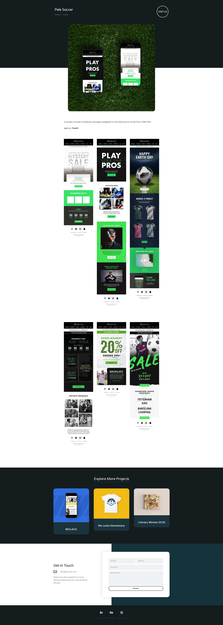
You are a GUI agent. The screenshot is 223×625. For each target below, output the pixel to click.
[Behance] (111, 612)
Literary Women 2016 (151, 522)
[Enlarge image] (90, 142)
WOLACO (71, 529)
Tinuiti (75, 128)
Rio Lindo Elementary (111, 525)
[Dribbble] (121, 612)
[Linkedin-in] (101, 612)
